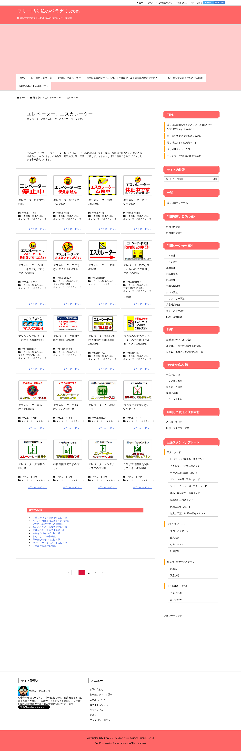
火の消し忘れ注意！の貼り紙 (47, 523)
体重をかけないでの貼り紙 (46, 533)
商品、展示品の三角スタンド (185, 492)
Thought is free (138, 743)
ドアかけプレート (176, 524)
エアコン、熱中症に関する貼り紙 (183, 345)
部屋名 (173, 568)
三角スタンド (174, 452)
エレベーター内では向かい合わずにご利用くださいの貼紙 (136, 269)
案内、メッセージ (179, 530)
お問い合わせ (196, 2)
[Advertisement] (120, 49)
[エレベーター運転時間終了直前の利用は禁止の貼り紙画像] (102, 323)
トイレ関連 (172, 261)
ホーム (23, 97)
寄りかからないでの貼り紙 (46, 539)
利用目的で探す (174, 232)
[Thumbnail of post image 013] (137, 450)
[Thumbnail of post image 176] (137, 390)
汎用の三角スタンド (180, 506)
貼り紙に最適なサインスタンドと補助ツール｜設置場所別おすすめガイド (191, 127)
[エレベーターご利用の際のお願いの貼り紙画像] (67, 323)
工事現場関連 (173, 286)
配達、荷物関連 (174, 316)
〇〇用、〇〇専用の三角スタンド (187, 459)
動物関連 (170, 280)
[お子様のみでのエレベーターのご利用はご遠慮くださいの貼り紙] (137, 323)
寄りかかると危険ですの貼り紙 (49, 530)
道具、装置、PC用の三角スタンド (187, 513)
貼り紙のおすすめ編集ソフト (182, 142)
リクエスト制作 (174, 399)
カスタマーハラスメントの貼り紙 (50, 542)
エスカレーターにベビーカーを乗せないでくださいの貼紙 (31, 269)
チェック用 (176, 592)
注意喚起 (174, 537)
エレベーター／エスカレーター (32, 220)
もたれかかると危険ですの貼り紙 (50, 527)
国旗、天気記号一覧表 (177, 428)
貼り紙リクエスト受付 (178, 149)
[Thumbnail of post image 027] (67, 450)
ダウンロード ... (37, 229)
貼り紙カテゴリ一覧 (177, 202)
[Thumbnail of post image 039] (67, 390)
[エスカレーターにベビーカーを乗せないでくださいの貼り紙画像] (32, 250)
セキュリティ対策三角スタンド (186, 465)
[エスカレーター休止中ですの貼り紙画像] (137, 185)
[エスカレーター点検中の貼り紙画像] (102, 185)
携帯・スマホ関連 (175, 310)
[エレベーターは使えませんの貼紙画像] (67, 185)
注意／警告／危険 (61, 284)
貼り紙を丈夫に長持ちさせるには (184, 136)
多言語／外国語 (174, 386)
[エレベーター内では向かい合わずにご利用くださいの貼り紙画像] (137, 250)
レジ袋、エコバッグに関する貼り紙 (184, 351)
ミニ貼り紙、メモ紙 (177, 586)
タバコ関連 (172, 292)
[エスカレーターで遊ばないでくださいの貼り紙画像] (67, 250)
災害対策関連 (173, 304)
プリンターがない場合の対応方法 (184, 155)
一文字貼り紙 (173, 374)
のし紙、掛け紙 (174, 422)
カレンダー (176, 599)
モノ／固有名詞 (174, 380)
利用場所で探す (174, 226)
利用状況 (174, 551)
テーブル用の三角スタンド (184, 472)
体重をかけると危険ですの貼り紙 (50, 517)
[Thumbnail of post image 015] (102, 450)
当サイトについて (147, 2)
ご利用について (165, 2)
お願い (129, 297)
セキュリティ (177, 544)
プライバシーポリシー (101, 720)
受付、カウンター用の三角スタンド (188, 486)
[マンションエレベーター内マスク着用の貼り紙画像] (32, 323)
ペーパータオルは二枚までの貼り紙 (51, 520)
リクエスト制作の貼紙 (32, 216)
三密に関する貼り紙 (132, 288)
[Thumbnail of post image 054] (32, 450)
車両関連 (170, 267)
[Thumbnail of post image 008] (32, 390)
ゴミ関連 (170, 255)
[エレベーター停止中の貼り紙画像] (32, 185)
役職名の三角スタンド (181, 499)
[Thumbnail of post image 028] (102, 390)
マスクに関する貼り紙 (29, 355)
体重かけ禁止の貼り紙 (44, 545)
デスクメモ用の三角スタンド (185, 479)
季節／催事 (172, 393)
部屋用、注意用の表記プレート (183, 561)
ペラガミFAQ (181, 2)
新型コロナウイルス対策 (178, 339)
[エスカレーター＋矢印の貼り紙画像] (102, 250)
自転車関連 (172, 273)
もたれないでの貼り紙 (44, 536)
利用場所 (37, 97)
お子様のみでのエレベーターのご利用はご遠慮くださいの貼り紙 (136, 340)
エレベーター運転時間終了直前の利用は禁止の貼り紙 (101, 340)
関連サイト (95, 714)
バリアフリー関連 (175, 298)
